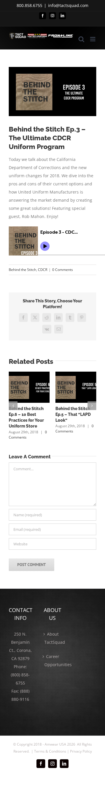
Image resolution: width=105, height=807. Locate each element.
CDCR (42, 269)
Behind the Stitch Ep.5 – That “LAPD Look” (73, 414)
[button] (13, 405)
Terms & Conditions (50, 751)
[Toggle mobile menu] (93, 39)
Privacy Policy (81, 751)
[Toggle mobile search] (81, 39)
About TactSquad (52, 638)
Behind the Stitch (22, 269)
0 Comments (62, 269)
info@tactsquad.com (68, 5)
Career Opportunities (52, 660)
